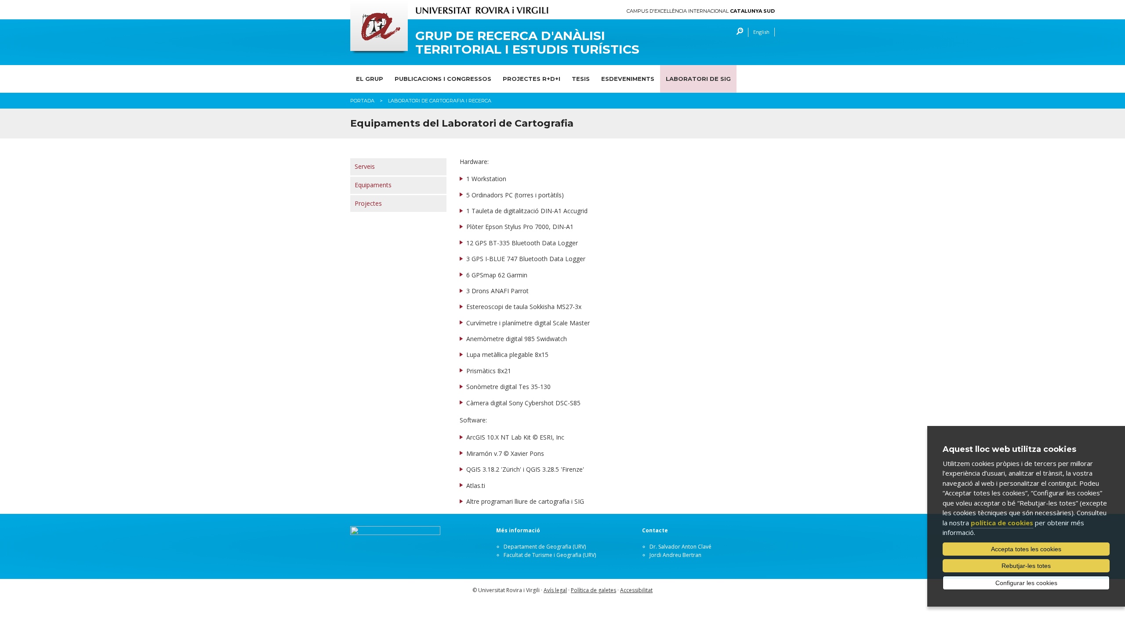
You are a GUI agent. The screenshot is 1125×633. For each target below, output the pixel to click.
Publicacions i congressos (443, 78)
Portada (362, 101)
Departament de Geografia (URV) (545, 546)
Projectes (368, 203)
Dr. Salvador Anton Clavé (680, 546)
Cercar (737, 32)
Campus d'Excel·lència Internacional (701, 11)
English (761, 32)
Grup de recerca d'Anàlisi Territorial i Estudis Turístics (527, 42)
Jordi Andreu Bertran (675, 555)
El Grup (369, 78)
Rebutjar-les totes (1026, 565)
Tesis (581, 78)
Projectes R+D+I (531, 78)
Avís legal (555, 590)
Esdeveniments (627, 78)
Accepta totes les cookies (1026, 549)
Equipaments (373, 185)
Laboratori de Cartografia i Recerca (439, 101)
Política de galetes (593, 590)
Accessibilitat (636, 590)
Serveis (365, 166)
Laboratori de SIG (698, 78)
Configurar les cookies (1026, 582)
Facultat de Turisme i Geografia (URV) (550, 555)
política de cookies (1002, 522)
